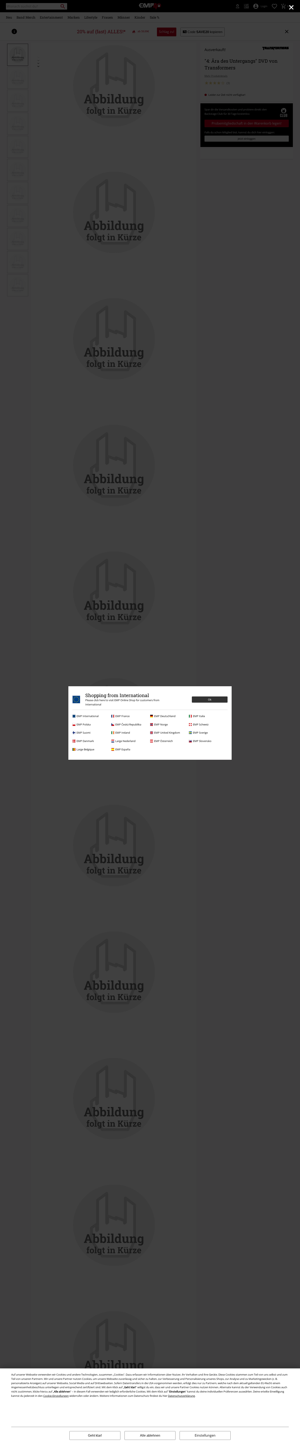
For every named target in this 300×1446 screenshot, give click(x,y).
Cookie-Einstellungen (56, 1396)
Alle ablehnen (150, 1435)
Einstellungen (205, 1435)
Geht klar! (95, 1435)
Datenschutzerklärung (181, 1396)
